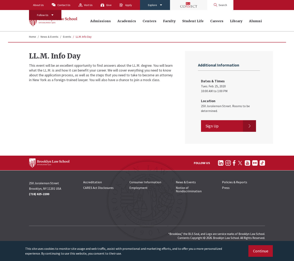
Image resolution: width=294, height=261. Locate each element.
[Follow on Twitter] (240, 163)
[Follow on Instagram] (228, 163)
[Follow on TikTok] (262, 163)
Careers (216, 21)
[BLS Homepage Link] (53, 20)
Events (67, 36)
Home (32, 36)
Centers (149, 21)
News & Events (49, 36)
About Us (38, 5)
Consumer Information (145, 182)
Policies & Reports (234, 182)
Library (236, 21)
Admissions (100, 21)
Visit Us (88, 5)
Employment (138, 188)
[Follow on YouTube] (247, 163)
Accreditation (92, 182)
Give (109, 5)
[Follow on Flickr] (255, 163)
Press (226, 188)
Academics (126, 21)
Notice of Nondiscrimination (189, 189)
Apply (128, 5)
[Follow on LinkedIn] (220, 163)
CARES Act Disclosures (98, 188)
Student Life (193, 21)
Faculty (169, 21)
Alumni (255, 21)
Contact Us (63, 5)
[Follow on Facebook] (234, 163)
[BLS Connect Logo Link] (188, 5)
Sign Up (212, 125)
